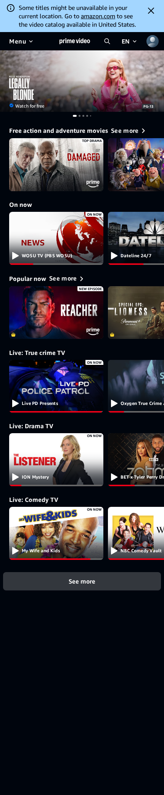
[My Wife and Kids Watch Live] (56, 533)
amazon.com (98, 16)
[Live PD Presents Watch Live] (56, 386)
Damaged (56, 164)
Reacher (56, 312)
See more (82, 581)
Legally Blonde (82, 81)
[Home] (74, 41)
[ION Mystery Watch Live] (56, 459)
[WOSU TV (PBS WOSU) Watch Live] (56, 238)
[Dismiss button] (151, 10)
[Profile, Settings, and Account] (152, 41)
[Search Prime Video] (107, 41)
